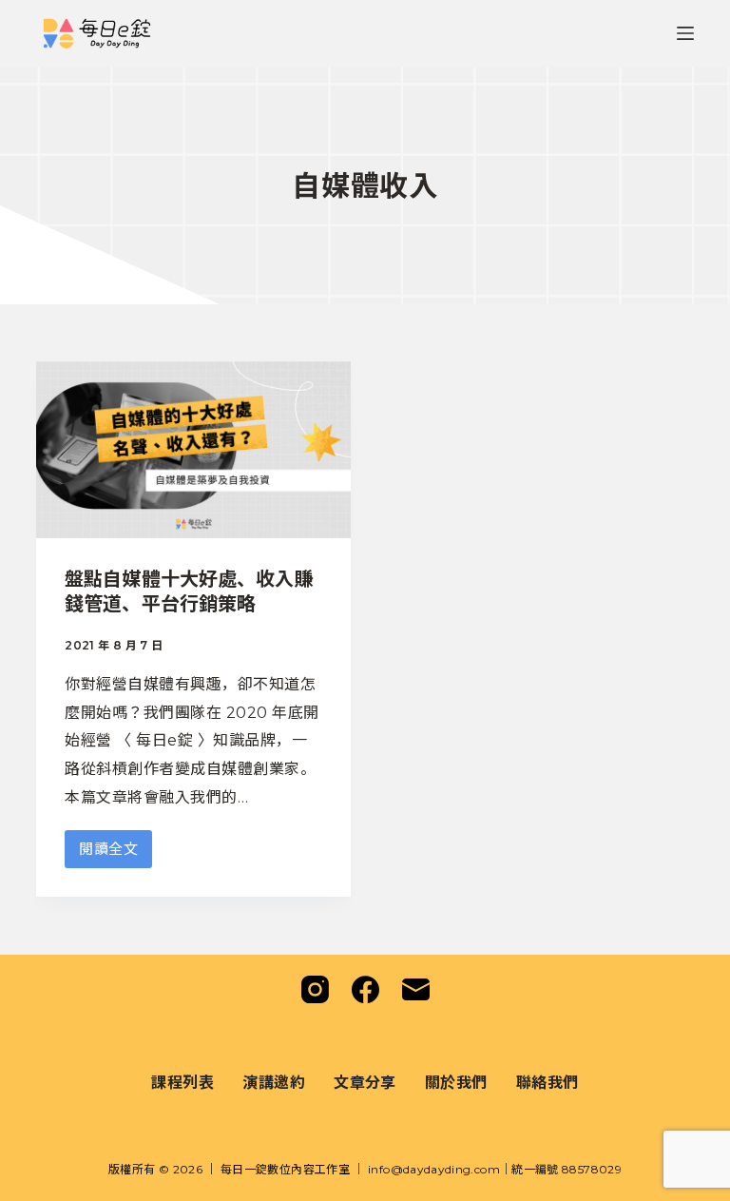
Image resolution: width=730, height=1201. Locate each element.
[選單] (685, 33)
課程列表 (182, 1082)
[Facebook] (365, 989)
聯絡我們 (547, 1082)
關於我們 (456, 1082)
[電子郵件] (416, 989)
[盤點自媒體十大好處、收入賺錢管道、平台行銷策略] (193, 449)
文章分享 (365, 1082)
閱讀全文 (108, 854)
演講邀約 (273, 1082)
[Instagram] (315, 989)
